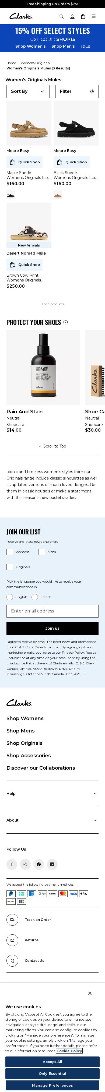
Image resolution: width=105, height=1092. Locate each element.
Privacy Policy (73, 652)
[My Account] (72, 16)
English (21, 597)
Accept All (52, 1061)
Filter (66, 91)
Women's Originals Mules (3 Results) (38, 68)
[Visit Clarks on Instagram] (25, 864)
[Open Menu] (93, 16)
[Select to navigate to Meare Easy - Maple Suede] (58, 194)
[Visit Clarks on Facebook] (11, 864)
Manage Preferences (52, 1085)
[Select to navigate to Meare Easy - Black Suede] (10, 194)
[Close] (90, 993)
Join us (53, 628)
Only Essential (52, 1073)
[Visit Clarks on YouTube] (52, 864)
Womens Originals (35, 63)
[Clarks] (21, 16)
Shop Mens (20, 731)
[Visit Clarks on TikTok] (38, 864)
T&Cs (85, 46)
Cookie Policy (69, 1051)
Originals (23, 567)
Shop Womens (25, 718)
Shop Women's (30, 46)
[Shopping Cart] (83, 16)
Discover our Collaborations (40, 768)
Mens (52, 552)
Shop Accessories (28, 756)
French (46, 597)
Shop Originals (24, 743)
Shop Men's (63, 46)
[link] (43, 385)
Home (11, 63)
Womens (22, 552)
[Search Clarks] (61, 16)
